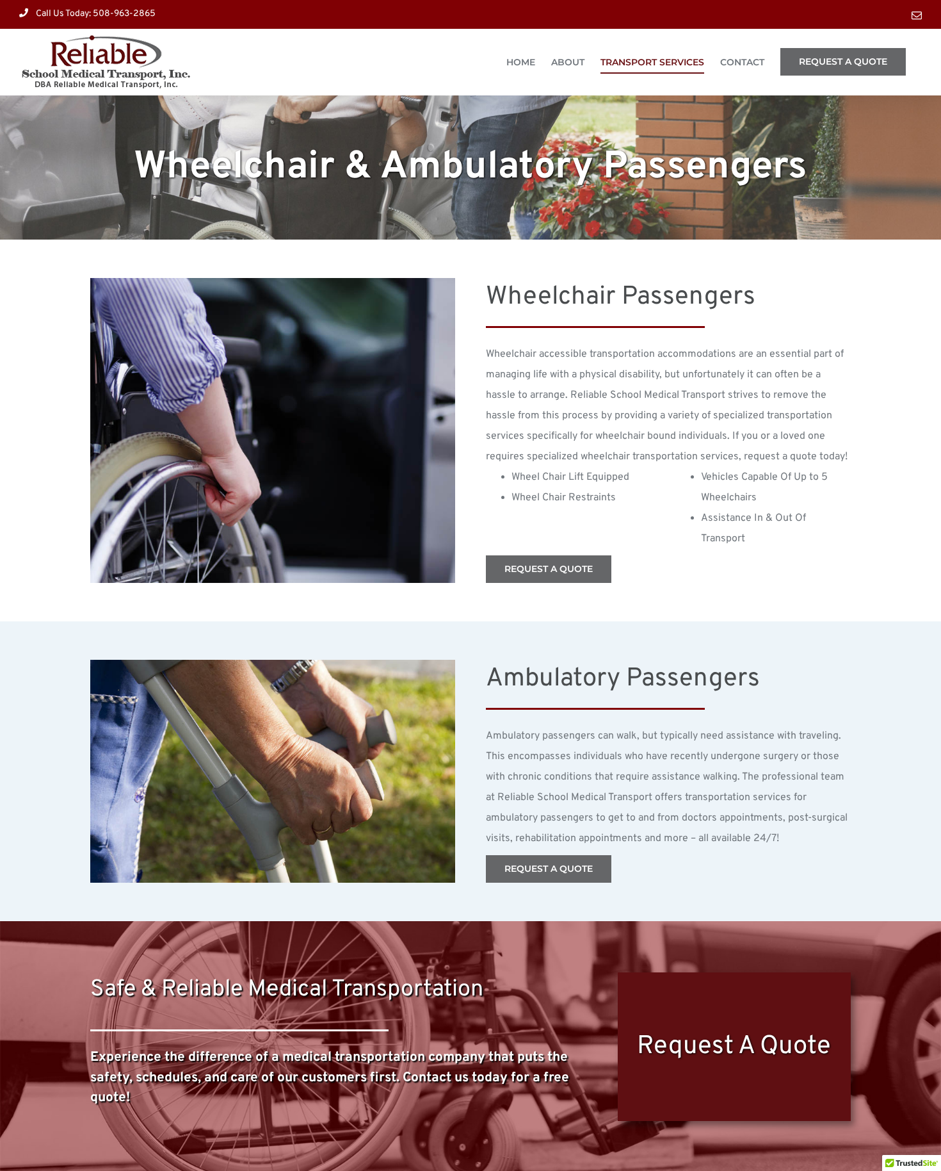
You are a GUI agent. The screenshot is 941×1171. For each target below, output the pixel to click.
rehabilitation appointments (578, 838)
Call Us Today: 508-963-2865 (96, 13)
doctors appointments (732, 818)
